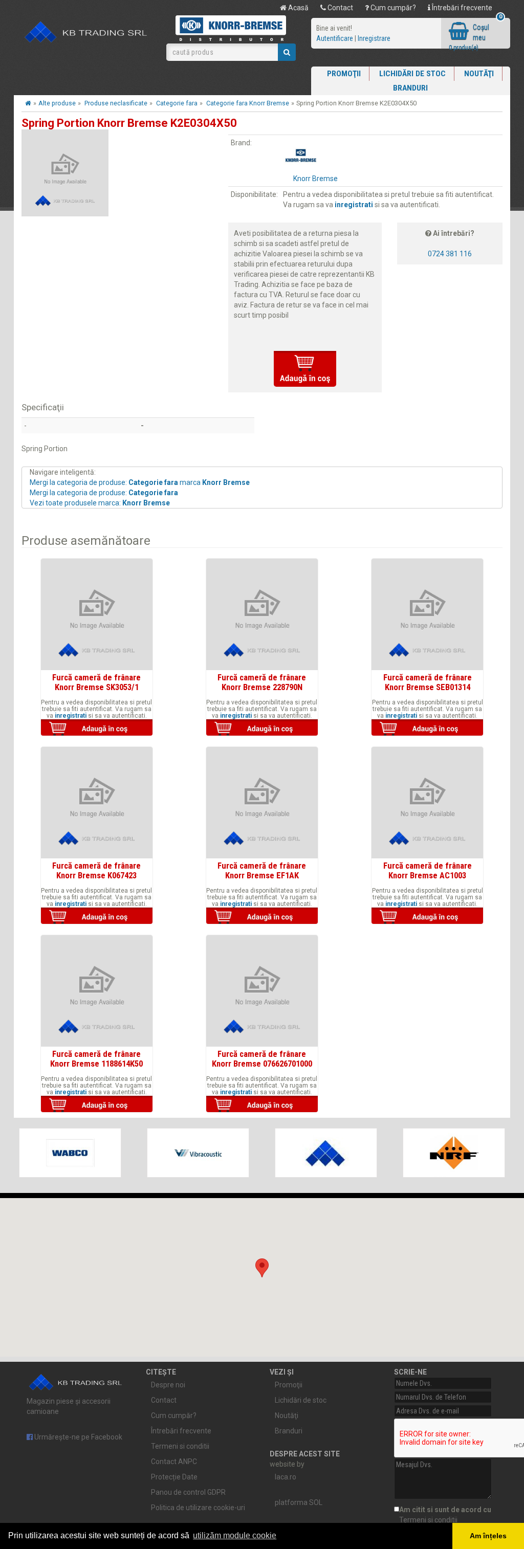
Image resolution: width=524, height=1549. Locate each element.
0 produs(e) (463, 47)
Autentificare (334, 38)
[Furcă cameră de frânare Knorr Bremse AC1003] (427, 802)
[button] (262, 1267)
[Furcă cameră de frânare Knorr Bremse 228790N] (262, 614)
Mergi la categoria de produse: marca (140, 482)
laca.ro (285, 1477)
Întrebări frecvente (461, 8)
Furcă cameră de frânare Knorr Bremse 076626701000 (262, 1058)
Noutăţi (479, 73)
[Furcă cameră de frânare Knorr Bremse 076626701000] (262, 991)
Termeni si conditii (180, 1446)
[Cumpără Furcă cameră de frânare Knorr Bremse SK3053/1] (96, 728)
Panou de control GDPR (188, 1492)
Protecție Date (174, 1477)
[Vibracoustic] (198, 1152)
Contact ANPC (174, 1461)
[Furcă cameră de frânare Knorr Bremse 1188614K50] (96, 991)
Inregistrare (374, 38)
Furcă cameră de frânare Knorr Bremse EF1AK (261, 870)
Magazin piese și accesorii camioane (69, 1406)
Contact (339, 8)
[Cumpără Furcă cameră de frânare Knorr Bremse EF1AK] (262, 917)
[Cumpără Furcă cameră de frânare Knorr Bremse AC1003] (427, 917)
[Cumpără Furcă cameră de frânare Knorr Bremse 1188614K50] (96, 1105)
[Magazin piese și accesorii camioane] (86, 32)
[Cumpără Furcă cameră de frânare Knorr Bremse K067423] (96, 917)
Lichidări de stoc (412, 73)
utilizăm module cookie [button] (234, 1535)
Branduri (410, 88)
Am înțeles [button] (488, 1536)
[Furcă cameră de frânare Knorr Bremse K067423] (96, 802)
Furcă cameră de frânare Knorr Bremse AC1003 (427, 870)
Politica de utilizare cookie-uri (198, 1507)
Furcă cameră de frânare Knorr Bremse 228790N (261, 682)
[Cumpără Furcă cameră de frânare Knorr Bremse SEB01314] (427, 728)
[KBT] (326, 1152)
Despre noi (168, 1385)
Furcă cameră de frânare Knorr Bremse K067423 (96, 870)
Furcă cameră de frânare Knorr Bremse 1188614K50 (96, 1058)
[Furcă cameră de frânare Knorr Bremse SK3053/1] (96, 614)
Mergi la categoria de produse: (104, 493)
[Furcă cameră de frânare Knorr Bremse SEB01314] (427, 614)
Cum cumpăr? (392, 8)
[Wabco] (70, 1152)
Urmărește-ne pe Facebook (77, 1437)
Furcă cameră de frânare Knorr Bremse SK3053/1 (96, 682)
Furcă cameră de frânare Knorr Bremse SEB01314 (427, 682)
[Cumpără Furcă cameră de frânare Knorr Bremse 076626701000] (262, 1105)
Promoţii (344, 73)
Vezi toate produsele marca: (100, 503)
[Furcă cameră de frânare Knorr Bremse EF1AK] (262, 802)
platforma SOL (298, 1502)
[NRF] (454, 1152)
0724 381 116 (450, 254)
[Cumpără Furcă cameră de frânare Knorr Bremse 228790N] (262, 728)
